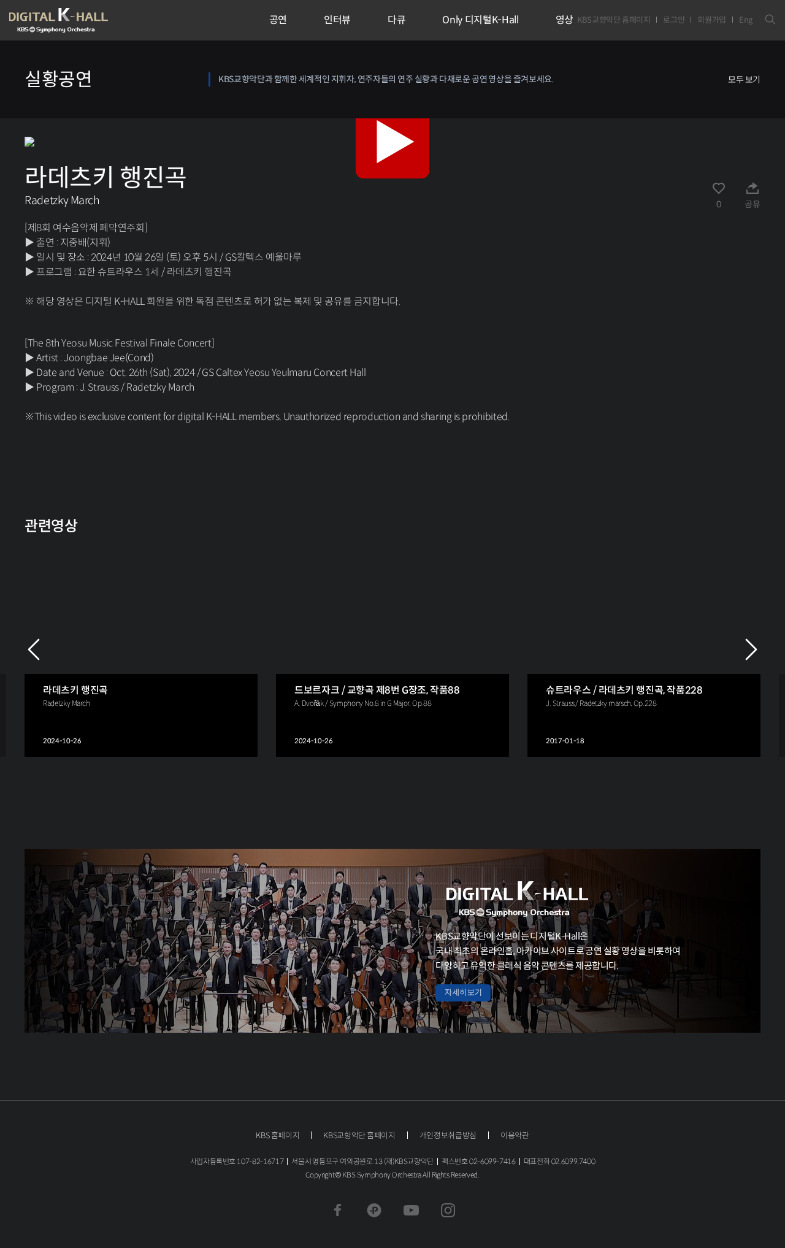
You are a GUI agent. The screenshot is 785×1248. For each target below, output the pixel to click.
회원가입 (711, 20)
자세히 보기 (463, 992)
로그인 (673, 20)
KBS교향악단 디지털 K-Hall (87, 20)
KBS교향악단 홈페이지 (613, 20)
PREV (33, 649)
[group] (141, 650)
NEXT (751, 649)
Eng (745, 20)
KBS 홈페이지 (277, 1135)
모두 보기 (744, 79)
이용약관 (514, 1135)
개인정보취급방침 (448, 1135)
